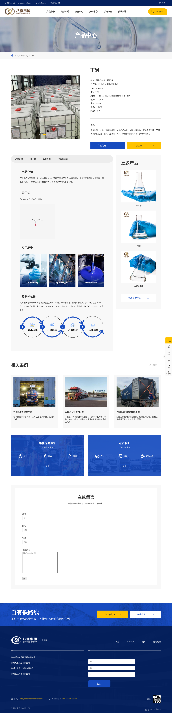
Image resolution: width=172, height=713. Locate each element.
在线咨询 (145, 614)
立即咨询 (157, 11)
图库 (47, 466)
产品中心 (50, 11)
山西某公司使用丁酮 (74, 411)
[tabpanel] (45, 107)
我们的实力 (112, 614)
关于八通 (65, 11)
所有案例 (155, 365)
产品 (117, 642)
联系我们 (157, 642)
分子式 (33, 159)
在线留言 (108, 145)
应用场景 (47, 159)
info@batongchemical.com (21, 3)
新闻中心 (108, 11)
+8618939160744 (53, 3)
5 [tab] (49, 134)
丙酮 (139, 245)
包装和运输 (63, 159)
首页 (17, 55)
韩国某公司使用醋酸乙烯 (128, 411)
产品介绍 (19, 159)
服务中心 (79, 11)
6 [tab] (51, 134)
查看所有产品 (138, 298)
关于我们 (130, 642)
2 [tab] (41, 134)
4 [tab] (47, 134)
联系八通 (122, 11)
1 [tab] (39, 134)
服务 (144, 642)
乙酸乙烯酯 (138, 286)
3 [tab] (44, 134)
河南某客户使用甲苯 (22, 411)
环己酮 (138, 205)
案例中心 (93, 11)
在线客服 (144, 145)
